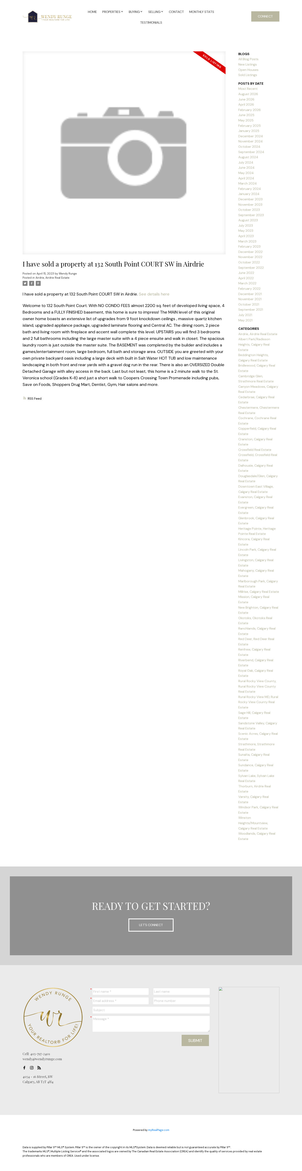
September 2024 (251, 152)
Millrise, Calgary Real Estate (258, 592)
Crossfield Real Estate (254, 450)
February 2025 (249, 125)
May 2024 (246, 173)
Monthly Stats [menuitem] (201, 12)
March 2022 (247, 283)
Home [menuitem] (92, 12)
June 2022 (246, 273)
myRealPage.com (158, 1130)
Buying (134, 12)
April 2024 (246, 178)
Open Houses (248, 70)
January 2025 (248, 131)
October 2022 (249, 262)
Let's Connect (151, 925)
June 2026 (246, 99)
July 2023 (245, 225)
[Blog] (40, 1068)
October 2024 (249, 146)
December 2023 (250, 199)
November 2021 (250, 299)
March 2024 (247, 183)
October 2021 (248, 304)
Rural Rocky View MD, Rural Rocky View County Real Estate (258, 702)
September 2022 (251, 267)
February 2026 (249, 110)
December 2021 (250, 294)
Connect (265, 16)
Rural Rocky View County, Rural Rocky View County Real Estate (257, 686)
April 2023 (246, 236)
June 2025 (246, 115)
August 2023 (248, 220)
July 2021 (245, 315)
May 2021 (245, 320)
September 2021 (250, 309)
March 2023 (247, 241)
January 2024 (248, 194)
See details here (154, 294)
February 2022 (249, 288)
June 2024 (246, 167)
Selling (154, 12)
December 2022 (250, 252)
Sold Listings (247, 75)
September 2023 (251, 215)
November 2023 (250, 204)
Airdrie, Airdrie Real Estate (52, 277)
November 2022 (250, 257)
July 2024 (245, 162)
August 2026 (248, 94)
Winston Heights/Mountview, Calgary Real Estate (253, 823)
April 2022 (246, 278)
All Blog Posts (248, 59)
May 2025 (246, 120)
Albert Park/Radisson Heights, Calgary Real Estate (254, 344)
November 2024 (250, 141)
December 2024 (250, 136)
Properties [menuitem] (111, 12)
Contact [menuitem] (176, 12)
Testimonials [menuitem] (151, 22)
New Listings (247, 64)
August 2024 (248, 157)
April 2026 (246, 104)
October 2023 (249, 210)
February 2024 (249, 189)
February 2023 (249, 246)
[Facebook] (25, 1068)
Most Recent (248, 89)
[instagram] (33, 1068)
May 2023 (245, 230)
